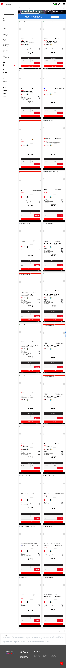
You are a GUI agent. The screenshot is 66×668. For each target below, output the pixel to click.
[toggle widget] (61, 663)
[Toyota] (2, 4)
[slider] (3, 14)
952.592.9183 (14, 1)
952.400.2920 (27, 1)
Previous (19, 12)
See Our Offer (55, 16)
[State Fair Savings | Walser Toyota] (42, 12)
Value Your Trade (30, 66)
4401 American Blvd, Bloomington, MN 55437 (57, 1)
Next (65, 12)
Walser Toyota (22, 68)
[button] (41, 29)
